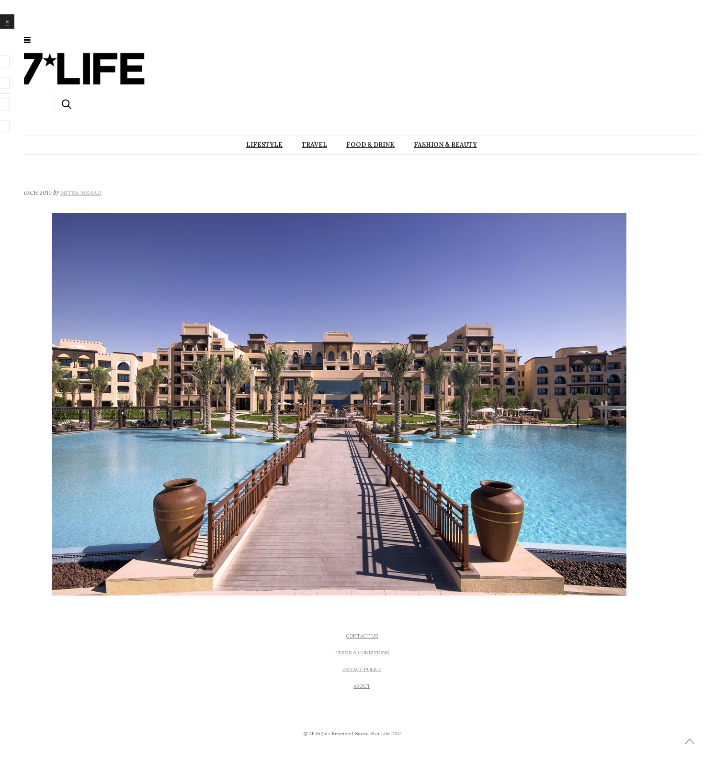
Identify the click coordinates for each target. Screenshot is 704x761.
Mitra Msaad (81, 192)
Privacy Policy (362, 669)
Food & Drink (370, 145)
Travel (314, 145)
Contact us (362, 636)
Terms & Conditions (362, 653)
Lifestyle (264, 145)
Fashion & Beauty (445, 145)
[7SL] (75, 39)
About (361, 686)
